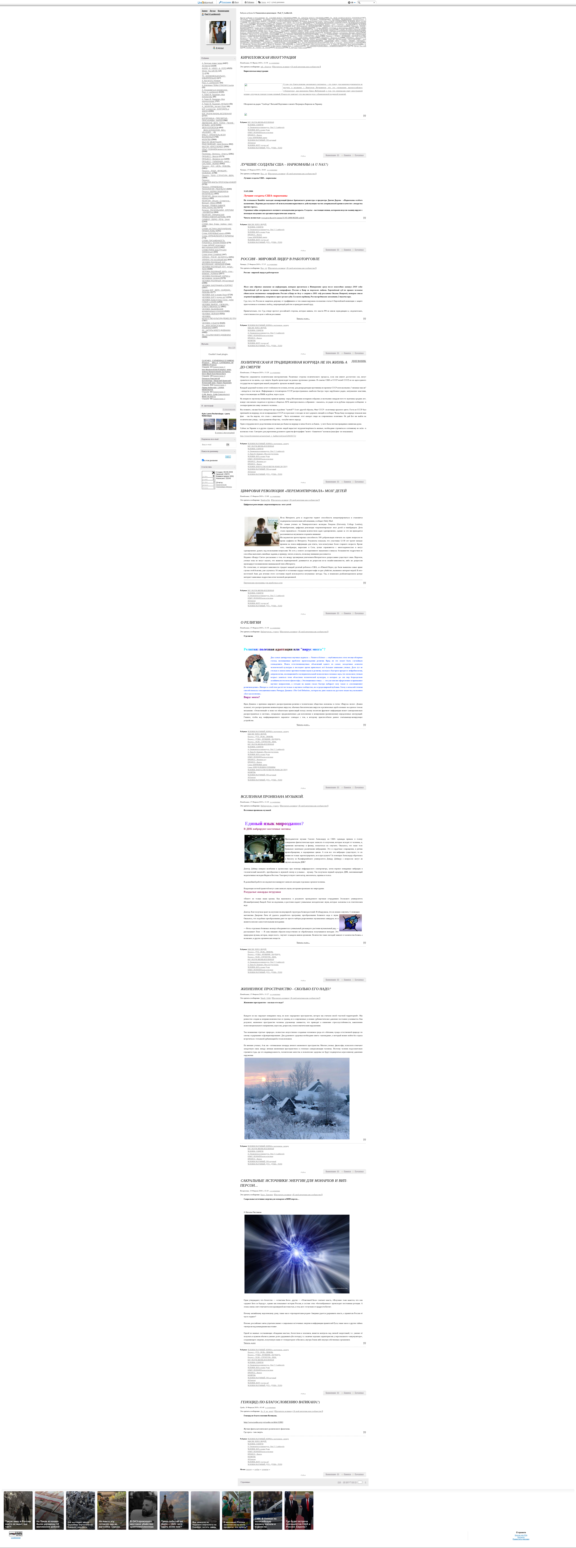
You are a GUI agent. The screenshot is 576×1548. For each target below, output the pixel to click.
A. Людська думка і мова (212, 63)
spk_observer (266, 67)
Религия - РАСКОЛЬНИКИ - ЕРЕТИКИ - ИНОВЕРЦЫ (259, 33)
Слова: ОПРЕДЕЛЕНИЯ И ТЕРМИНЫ (218, 236)
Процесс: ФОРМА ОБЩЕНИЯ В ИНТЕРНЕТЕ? (297, 34)
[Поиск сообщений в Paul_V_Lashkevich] (228, 456)
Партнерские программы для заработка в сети (263, 583)
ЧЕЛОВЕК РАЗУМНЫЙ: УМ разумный (218, 281)
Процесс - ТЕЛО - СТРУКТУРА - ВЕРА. (218, 175)
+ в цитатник (274, 63)
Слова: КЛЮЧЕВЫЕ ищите (213, 233)
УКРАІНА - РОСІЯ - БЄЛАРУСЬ (215, 257)
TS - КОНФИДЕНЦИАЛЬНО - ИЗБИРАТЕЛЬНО (214, 77)
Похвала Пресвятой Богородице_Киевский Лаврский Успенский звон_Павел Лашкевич (217, 381)
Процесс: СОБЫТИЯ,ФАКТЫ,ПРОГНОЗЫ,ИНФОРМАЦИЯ (222, 181)
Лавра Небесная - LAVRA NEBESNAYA (213, 389)
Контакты (521, 1537)
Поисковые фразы (224, 487)
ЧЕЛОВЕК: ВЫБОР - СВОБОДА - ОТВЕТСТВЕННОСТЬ (215, 305)
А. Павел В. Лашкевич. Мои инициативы (345, 44)
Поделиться (359, 155)
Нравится (347, 155)
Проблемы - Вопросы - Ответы (215, 154)
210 (339, 1482)
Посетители (221, 485)
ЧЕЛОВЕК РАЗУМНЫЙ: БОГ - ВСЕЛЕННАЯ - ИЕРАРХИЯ (214, 263)
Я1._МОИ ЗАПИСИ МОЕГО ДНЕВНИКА (345, 18)
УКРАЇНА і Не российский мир (214, 260)
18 (347, 1482)
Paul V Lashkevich (203, 14)
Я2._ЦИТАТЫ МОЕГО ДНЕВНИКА (216, 330)
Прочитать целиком (281, 67)
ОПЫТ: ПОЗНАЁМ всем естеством (216, 149)
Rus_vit (264, 174)
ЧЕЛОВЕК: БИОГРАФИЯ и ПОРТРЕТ (217, 285)
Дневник (358, 361)
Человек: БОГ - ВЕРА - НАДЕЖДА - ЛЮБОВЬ (293, 23)
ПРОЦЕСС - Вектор (210, 156)
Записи (204, 11)
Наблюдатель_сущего (270, 632)
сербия (256, 1469)
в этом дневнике (211, 460)
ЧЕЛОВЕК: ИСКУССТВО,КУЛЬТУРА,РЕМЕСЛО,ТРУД (219, 317)
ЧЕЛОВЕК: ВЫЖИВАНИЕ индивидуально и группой (213, 310)
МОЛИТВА (206, 139)
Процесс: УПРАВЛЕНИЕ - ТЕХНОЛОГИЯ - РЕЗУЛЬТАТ (214, 188)
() (338, 155)
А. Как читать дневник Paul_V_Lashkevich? (211, 82)
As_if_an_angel (267, 1411)
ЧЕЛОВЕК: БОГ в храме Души (214, 295)
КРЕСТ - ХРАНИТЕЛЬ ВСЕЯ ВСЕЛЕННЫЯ (282, 41)
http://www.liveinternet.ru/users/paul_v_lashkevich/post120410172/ (268, 436)
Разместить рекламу (521, 1539)
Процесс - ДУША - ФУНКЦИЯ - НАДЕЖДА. (343, 36)
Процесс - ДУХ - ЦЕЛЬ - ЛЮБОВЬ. (216, 166)
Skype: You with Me (210, 71)
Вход (237, 2)
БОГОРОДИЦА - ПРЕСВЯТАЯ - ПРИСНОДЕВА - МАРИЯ (215, 119)
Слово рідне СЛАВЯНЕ (212, 255)
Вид (353, 3)
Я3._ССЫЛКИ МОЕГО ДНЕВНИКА (216, 335)
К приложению (229, 409)
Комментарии (223, 11)
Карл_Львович (267, 1195)
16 (353, 1482)
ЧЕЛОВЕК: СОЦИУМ (210, 323)
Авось (263, 2)
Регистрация (226, 2)
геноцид (249, 1469)
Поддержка (349, 2)
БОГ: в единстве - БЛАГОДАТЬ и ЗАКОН (345, 43)
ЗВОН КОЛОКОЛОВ (210, 128)
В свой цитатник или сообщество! (305, 67)
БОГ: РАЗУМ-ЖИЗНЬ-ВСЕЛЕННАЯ (217, 114)
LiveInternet (206, 2)
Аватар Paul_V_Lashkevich (217, 32)
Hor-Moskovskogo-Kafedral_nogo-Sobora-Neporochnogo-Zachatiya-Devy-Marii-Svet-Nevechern (216, 372)
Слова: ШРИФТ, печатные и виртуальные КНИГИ (213, 246)
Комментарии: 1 (220, 385)
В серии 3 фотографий (225, 433)
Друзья (213, 11)
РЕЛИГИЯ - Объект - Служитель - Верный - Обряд (342, 33)
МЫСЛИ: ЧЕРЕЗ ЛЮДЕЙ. (212, 147)
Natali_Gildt (266, 998)
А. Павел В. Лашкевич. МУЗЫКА (215, 104)
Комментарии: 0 (219, 367)
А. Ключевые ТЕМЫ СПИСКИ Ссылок (218, 85)
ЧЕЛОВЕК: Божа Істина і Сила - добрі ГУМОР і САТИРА (320, 21)
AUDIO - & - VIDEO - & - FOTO (214, 68)
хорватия (265, 1469)
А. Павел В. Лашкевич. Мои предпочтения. (213, 100)
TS (203, 73)
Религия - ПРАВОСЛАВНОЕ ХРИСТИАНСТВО (213, 206)
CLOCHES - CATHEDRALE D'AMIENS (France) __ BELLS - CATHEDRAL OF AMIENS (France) (218, 363)
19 (344, 1482)
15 (355, 1482)
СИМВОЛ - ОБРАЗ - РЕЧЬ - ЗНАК (216, 219)
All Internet (206, 66)
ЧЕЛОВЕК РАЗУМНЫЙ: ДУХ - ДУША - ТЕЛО (265, 148)
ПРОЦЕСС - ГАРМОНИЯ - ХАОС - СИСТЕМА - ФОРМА (216, 163)
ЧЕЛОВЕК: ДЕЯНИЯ (210, 314)
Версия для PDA (521, 1535)
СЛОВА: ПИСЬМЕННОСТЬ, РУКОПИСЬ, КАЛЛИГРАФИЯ (214, 242)
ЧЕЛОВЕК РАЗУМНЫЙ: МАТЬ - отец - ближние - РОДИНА (217, 272)
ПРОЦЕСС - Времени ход (213, 159)
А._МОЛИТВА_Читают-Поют (214, 106)
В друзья (220, 48)
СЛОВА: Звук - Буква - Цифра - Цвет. (217, 224)
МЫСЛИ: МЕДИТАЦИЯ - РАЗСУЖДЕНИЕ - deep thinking (215, 143)
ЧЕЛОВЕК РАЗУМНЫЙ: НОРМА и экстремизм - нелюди (216, 277)
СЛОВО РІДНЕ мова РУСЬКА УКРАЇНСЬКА (294, 28)
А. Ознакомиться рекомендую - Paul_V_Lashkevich (215, 91)
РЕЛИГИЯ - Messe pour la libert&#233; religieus (257, 34)
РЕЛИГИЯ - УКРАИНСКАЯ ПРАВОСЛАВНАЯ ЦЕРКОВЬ (214, 216)
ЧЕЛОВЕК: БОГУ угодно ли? (214, 297)
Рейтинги (250, 2)
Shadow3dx (265, 500)
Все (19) (231, 348)
